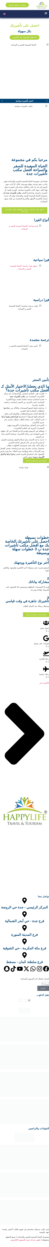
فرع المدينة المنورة (24, 934)
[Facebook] (46, 969)
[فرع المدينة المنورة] (24, 928)
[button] (46, 13)
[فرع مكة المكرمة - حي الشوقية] (24, 941)
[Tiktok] (13, 969)
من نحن (45, 844)
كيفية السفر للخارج (41, 878)
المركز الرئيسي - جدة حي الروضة (24, 907)
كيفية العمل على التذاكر (39, 884)
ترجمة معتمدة (39, 340)
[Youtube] (20, 969)
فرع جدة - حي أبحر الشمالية (24, 921)
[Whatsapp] (33, 969)
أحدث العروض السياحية (39, 849)
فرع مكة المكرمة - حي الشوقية (24, 948)
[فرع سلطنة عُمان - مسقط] (24, 955)
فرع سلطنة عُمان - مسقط (24, 962)
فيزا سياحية (41, 260)
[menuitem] (4, 13)
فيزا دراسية (41, 300)
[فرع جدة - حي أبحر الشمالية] (24, 914)
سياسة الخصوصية (41, 855)
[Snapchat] (7, 969)
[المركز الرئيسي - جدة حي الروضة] (24, 901)
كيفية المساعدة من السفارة (38, 889)
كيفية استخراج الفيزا (40, 873)
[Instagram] (39, 969)
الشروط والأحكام (42, 860)
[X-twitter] (26, 969)
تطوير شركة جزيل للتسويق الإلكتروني (25, 1240)
